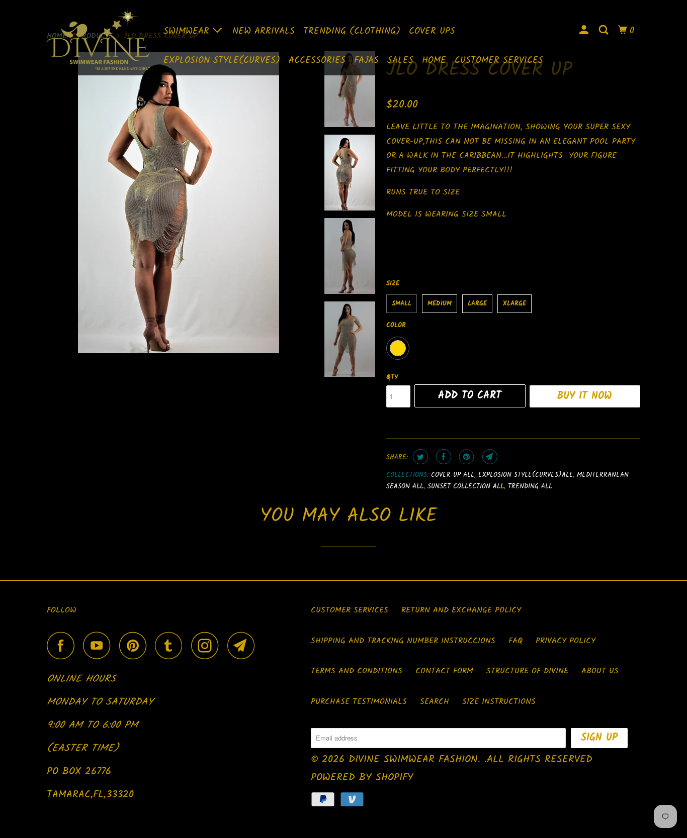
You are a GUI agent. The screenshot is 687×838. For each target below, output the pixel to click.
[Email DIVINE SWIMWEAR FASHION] (244, 645)
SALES (400, 60)
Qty (392, 377)
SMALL (401, 303)
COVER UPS (432, 31)
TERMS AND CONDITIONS (356, 671)
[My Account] (584, 30)
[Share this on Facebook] (442, 456)
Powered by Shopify (362, 778)
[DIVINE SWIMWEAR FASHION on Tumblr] (171, 645)
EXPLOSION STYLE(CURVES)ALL (525, 475)
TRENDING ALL (530, 486)
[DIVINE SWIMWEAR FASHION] (98, 38)
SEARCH (434, 701)
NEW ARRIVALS (263, 31)
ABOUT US (600, 671)
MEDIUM (439, 303)
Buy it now (584, 396)
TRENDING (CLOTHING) (351, 31)
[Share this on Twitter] (419, 456)
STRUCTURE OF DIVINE (527, 671)
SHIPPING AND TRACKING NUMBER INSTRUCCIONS (403, 641)
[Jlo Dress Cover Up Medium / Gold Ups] (178, 202)
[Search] (604, 30)
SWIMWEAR (188, 31)
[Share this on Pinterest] (465, 456)
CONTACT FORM (444, 671)
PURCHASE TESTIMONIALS (359, 701)
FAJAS (366, 60)
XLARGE (514, 303)
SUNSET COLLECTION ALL (465, 486)
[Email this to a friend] (488, 456)
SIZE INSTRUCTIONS (499, 701)
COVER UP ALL (452, 475)
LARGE (477, 303)
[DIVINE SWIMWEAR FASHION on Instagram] (207, 645)
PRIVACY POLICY (565, 641)
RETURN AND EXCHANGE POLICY (461, 610)
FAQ (515, 641)
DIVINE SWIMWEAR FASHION (413, 760)
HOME (434, 60)
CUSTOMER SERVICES (499, 60)
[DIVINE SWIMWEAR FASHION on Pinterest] (135, 645)
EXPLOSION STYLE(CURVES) (221, 60)
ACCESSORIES (317, 60)
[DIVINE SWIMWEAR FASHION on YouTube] (99, 645)
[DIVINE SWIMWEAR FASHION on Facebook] (63, 645)
